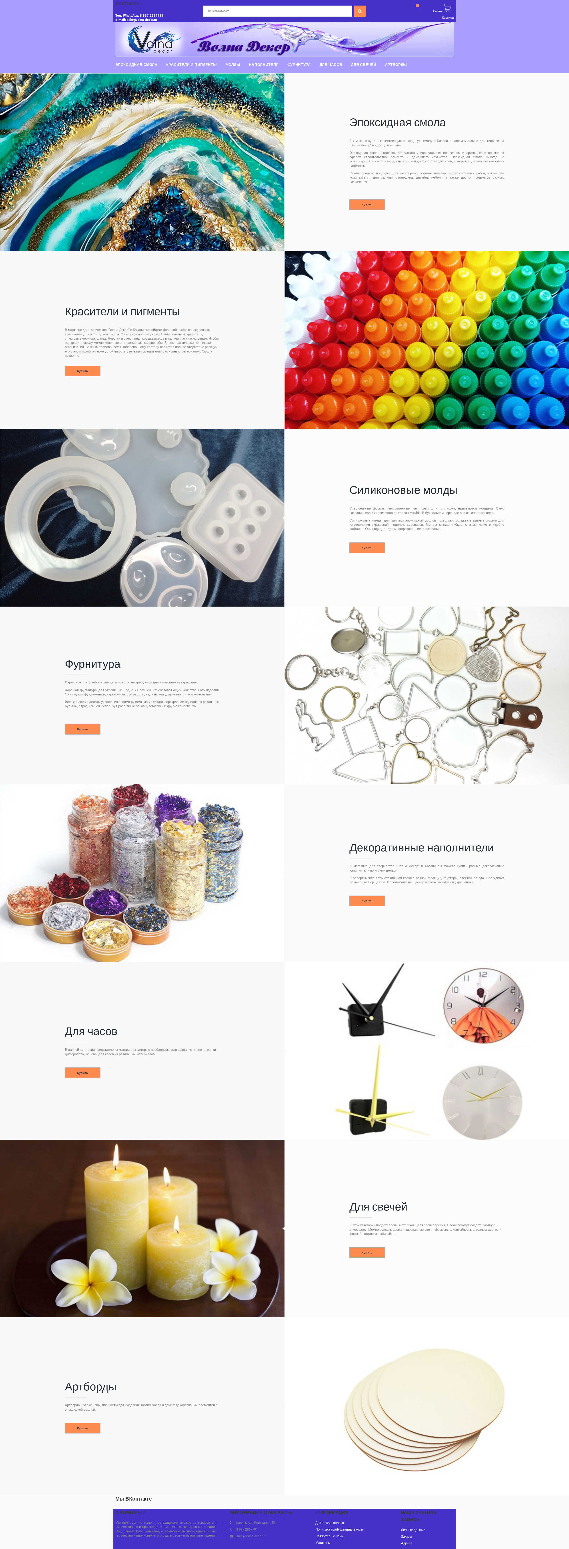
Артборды (396, 65)
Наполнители (264, 65)
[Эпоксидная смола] (142, 162)
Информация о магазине (261, 1512)
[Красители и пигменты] (426, 340)
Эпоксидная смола (136, 65)
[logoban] (284, 39)
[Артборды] (426, 1406)
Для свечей (363, 65)
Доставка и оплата (329, 1523)
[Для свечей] (142, 1228)
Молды (233, 65)
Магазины (323, 1543)
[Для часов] (426, 1051)
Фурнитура (299, 65)
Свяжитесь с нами (329, 1536)
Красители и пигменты (191, 65)
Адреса (406, 1543)
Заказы (406, 1537)
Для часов (331, 65)
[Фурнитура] (426, 695)
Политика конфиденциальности (339, 1529)
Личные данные (413, 1530)
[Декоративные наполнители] (142, 873)
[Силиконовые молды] (142, 518)
